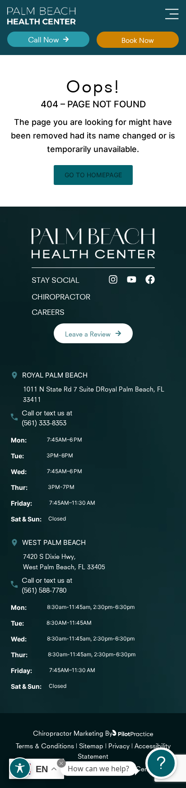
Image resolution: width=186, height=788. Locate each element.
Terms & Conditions (45, 745)
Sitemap (91, 745)
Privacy (119, 745)
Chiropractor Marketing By (72, 732)
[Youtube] (131, 279)
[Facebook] (150, 279)
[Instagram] (113, 279)
